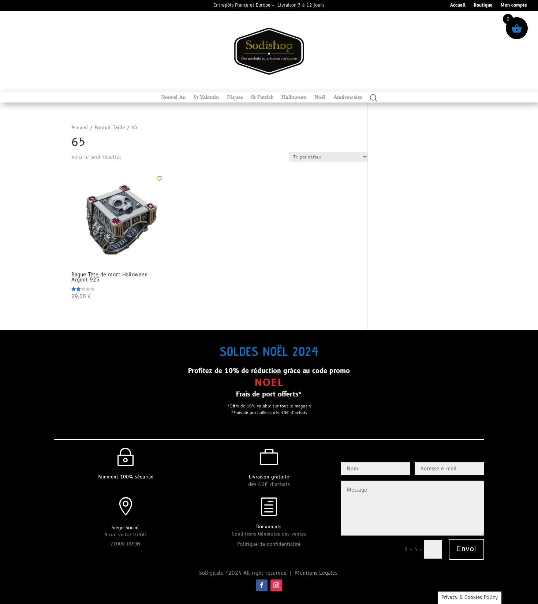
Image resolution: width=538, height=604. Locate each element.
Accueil (458, 5)
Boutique (483, 5)
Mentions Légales (317, 573)
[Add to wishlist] (159, 178)
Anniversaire (347, 97)
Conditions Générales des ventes (269, 534)
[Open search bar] (373, 97)
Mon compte (514, 5)
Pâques (235, 97)
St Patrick (262, 97)
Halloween (293, 97)
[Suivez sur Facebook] (262, 585)
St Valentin (206, 97)
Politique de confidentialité (268, 544)
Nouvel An (173, 97)
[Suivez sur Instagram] (276, 585)
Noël (319, 97)
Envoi (466, 549)
